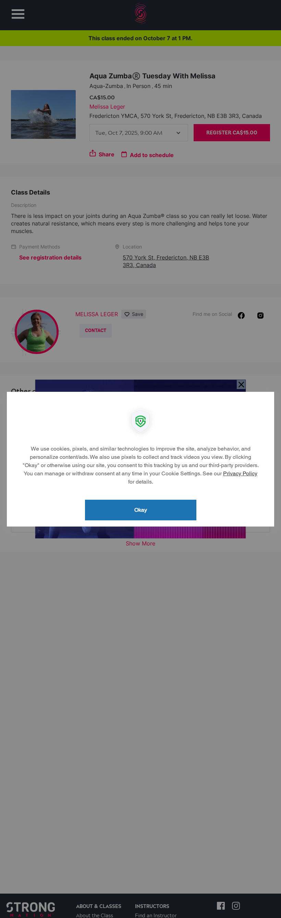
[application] (140, 459)
